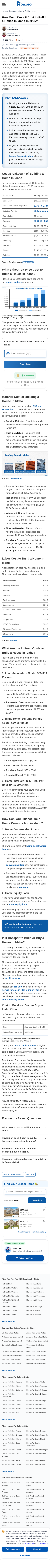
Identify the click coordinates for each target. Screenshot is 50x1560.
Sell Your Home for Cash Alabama (11, 1484)
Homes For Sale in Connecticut (8, 1395)
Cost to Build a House (27, 11)
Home (4, 11)
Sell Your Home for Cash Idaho (35, 1517)
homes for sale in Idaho (21, 156)
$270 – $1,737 (41, 206)
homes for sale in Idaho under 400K (21, 990)
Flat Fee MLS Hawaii (9, 1311)
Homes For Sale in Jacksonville (33, 1444)
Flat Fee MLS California (34, 1292)
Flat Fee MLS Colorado (10, 1296)
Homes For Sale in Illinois (11, 1409)
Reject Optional (13, 1549)
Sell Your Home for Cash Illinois (11, 1524)
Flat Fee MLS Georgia (34, 1307)
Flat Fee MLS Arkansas (34, 1288)
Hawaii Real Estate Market (36, 1356)
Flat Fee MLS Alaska (33, 1284)
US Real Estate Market (10, 1333)
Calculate (25, 364)
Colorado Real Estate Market (12, 1345)
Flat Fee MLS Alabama (10, 1288)
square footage (14, 282)
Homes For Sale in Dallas (35, 1464)
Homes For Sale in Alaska (35, 1382)
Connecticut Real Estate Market (35, 1346)
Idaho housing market (13, 999)
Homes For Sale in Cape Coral (11, 1444)
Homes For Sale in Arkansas (36, 1386)
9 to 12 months (12, 978)
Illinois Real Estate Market (11, 1364)
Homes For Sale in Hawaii (11, 1405)
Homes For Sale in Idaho (35, 1405)
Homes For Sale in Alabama (12, 1382)
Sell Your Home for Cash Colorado (35, 1497)
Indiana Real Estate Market (36, 1364)
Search (36, 1200)
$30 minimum (41, 211)
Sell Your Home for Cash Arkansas (35, 1490)
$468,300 (17, 987)
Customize (25, 1556)
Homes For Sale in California (12, 1390)
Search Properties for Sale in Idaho (31, 1232)
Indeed (13, 640)
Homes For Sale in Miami (35, 1439)
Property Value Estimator (19, 924)
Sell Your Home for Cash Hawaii (11, 1517)
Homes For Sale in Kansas (36, 1413)
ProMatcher (28, 262)
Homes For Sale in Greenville (37, 1435)
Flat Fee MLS (7, 1284)
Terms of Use (29, 1543)
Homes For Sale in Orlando (36, 1454)
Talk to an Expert (26, 1258)
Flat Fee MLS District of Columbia (10, 1301)
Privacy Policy (42, 1543)
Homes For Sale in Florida (11, 1401)
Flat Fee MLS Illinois (33, 1315)
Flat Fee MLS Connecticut (35, 1296)
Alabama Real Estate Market (12, 1337)
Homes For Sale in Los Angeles (10, 1455)
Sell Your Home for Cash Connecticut (11, 1504)
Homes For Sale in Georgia (36, 1401)
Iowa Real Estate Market (11, 1360)
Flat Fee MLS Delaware (34, 1300)
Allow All (37, 1549)
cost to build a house (25, 1045)
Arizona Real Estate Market (12, 1341)
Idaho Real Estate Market (35, 1360)
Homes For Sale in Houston (36, 1431)
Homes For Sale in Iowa (10, 1413)
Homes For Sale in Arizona (11, 1386)
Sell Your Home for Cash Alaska (35, 1484)
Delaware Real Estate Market (12, 1352)
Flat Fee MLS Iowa (33, 1311)
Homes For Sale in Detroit (11, 1450)
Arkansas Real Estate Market (36, 1337)
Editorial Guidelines (9, 48)
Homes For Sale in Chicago (12, 1435)
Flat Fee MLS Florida (9, 1307)
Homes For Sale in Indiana (36, 1409)
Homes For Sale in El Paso (36, 1460)
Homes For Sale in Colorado (36, 1390)
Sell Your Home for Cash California (11, 1497)
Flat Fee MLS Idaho (9, 1315)
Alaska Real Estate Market (35, 1333)
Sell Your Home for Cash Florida (11, 1511)
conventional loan (15, 865)
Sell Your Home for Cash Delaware (35, 1504)
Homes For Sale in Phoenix (12, 1431)
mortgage (24, 887)
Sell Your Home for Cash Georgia (35, 1511)
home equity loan (18, 904)
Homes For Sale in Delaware (36, 1394)
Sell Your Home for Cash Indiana (35, 1524)
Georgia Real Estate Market (12, 1356)
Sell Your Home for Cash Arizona (11, 1490)
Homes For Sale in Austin (11, 1460)
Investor (12, 11)
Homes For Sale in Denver (11, 1464)
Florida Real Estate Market (36, 1352)
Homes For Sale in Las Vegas (37, 1450)
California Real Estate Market (37, 1341)
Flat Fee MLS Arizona (9, 1292)
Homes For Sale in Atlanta (11, 1439)
